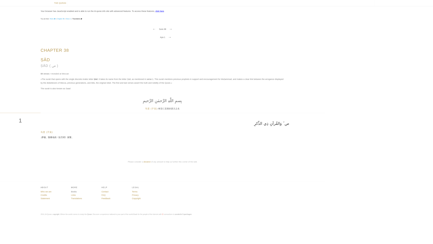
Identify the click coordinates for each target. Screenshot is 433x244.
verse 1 (150, 79)
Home (52, 19)
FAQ (103, 195)
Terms (134, 192)
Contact (104, 192)
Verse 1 (68, 19)
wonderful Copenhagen (183, 214)
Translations (76, 198)
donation (147, 162)
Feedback (105, 198)
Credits (44, 195)
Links (73, 195)
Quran (89, 214)
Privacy (135, 195)
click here (159, 11)
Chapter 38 (60, 19)
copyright (56, 214)
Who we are (46, 192)
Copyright (136, 198)
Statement (45, 198)
